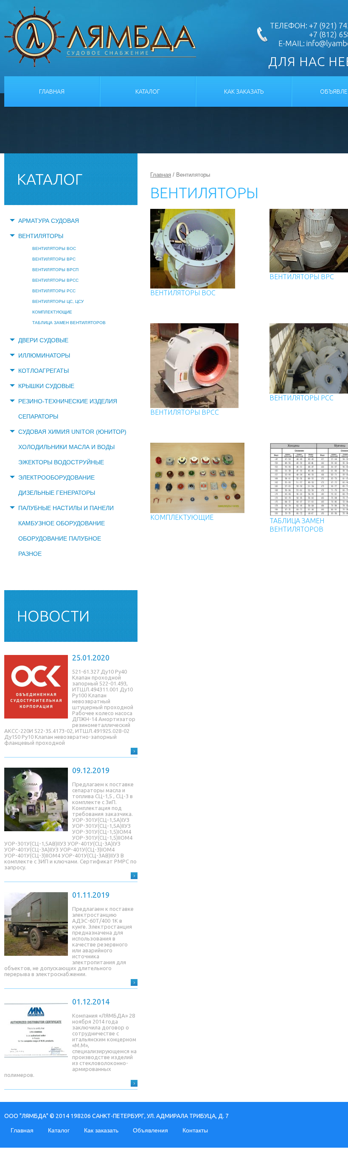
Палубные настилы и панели (66, 508)
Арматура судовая (48, 220)
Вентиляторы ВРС (54, 259)
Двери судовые (43, 340)
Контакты (195, 1130)
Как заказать (244, 91)
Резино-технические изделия (67, 401)
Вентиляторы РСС (54, 291)
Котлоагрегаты (43, 370)
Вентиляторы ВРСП (55, 269)
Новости (53, 615)
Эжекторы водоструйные (61, 462)
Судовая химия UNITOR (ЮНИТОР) (72, 431)
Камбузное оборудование (61, 523)
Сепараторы (38, 416)
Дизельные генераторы (56, 492)
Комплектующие (52, 312)
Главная (52, 91)
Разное (30, 553)
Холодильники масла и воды (66, 447)
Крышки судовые (46, 386)
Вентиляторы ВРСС (55, 280)
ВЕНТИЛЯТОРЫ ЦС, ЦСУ (58, 301)
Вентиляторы (40, 236)
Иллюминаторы (44, 355)
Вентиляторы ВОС (54, 248)
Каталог (147, 91)
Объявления (150, 1130)
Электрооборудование (56, 477)
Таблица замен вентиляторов (69, 322)
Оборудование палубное (59, 538)
